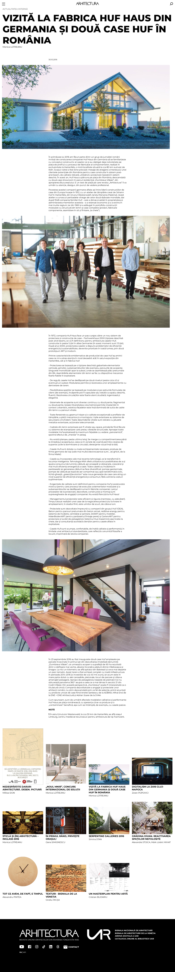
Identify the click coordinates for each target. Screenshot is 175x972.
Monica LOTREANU (12, 47)
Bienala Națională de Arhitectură (134, 930)
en (24, 952)
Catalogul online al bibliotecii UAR (134, 939)
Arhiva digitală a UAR (126, 936)
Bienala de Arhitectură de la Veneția (135, 933)
